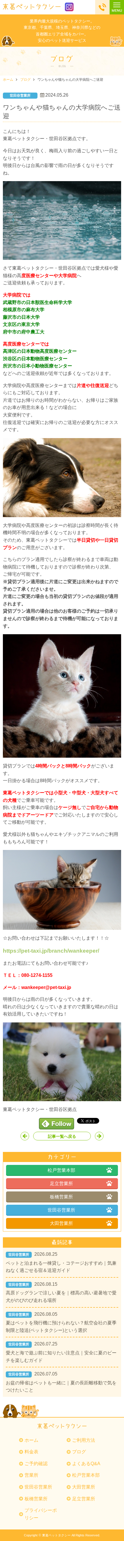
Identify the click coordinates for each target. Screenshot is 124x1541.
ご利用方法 (83, 1440)
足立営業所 (61, 1183)
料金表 (31, 1451)
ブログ (25, 80)
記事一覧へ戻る (62, 1136)
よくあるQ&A (86, 1463)
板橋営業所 (61, 1196)
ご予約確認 (36, 1463)
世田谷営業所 (61, 1210)
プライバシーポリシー (41, 1514)
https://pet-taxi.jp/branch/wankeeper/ (51, 951)
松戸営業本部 (61, 1170)
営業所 (31, 1475)
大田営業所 (61, 1223)
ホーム (8, 80)
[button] (117, 7)
